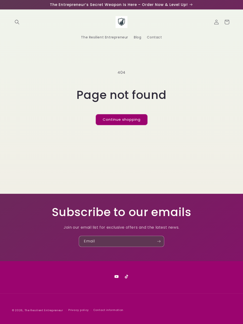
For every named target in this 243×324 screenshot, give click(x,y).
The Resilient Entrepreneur (43, 310)
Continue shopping (121, 119)
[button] (17, 22)
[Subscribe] (159, 241)
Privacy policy (78, 310)
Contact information (108, 310)
